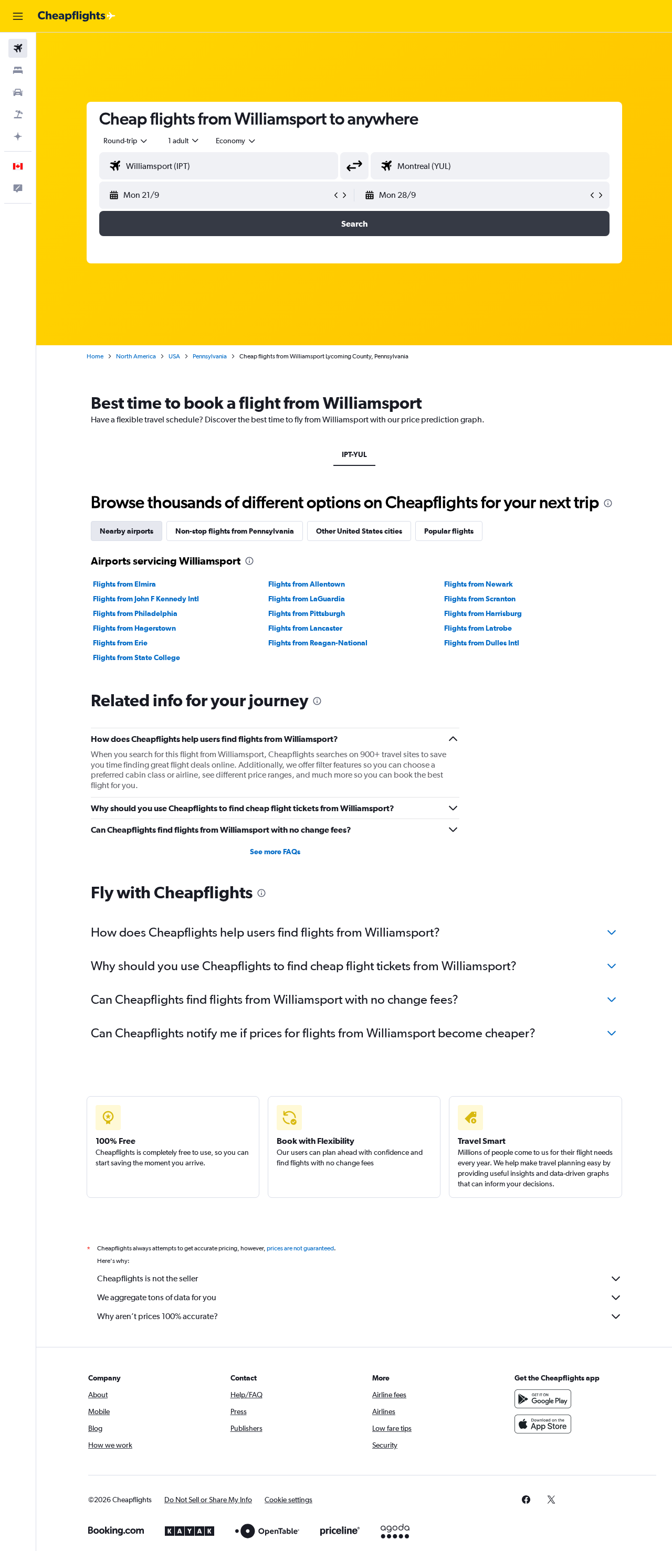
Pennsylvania (210, 356)
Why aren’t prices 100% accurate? (157, 1316)
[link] (526, 1499)
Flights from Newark (478, 584)
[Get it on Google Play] (542, 1398)
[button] (17, 16)
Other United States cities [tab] (359, 531)
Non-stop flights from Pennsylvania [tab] (234, 531)
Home (95, 356)
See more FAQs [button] (275, 851)
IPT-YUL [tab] (354, 454)
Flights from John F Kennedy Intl (146, 598)
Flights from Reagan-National (318, 643)
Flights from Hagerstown (134, 628)
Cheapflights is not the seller (147, 1278)
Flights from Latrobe (478, 628)
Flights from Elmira (124, 584)
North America (136, 356)
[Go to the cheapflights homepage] (77, 16)
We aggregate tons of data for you (156, 1297)
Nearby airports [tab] (126, 531)
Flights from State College (136, 657)
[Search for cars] (18, 92)
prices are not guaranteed (300, 1248)
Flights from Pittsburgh (306, 613)
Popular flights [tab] (449, 531)
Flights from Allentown (306, 584)
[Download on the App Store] (542, 1424)
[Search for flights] (18, 48)
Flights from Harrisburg (483, 613)
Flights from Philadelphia (135, 613)
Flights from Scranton (480, 598)
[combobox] (126, 140)
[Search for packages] (18, 114)
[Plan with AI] (18, 136)
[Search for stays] (18, 70)
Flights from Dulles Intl (481, 643)
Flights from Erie (120, 643)
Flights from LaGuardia (306, 598)
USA (174, 356)
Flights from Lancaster (305, 628)
